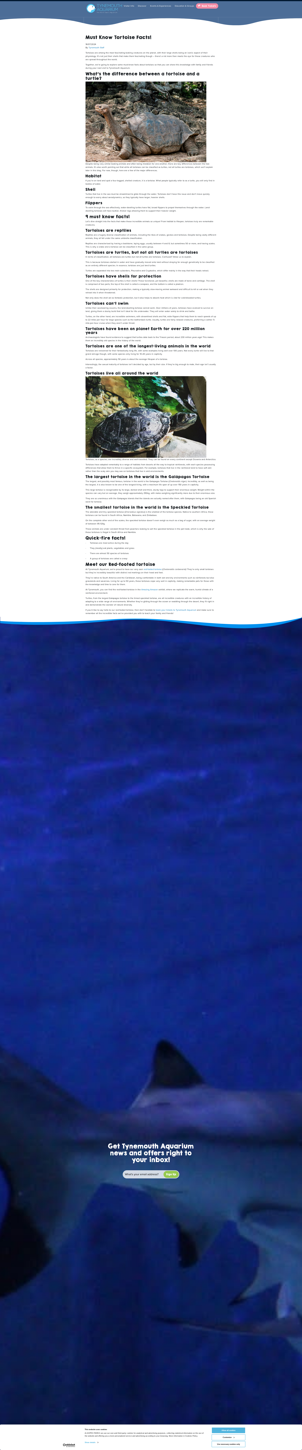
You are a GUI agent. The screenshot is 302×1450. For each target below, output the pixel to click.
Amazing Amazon (149, 589)
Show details (90, 1442)
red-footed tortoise (153, 569)
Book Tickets (209, 6)
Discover (142, 5)
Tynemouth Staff (96, 47)
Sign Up (171, 1174)
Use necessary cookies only (228, 1444)
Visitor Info (129, 5)
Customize (227, 1437)
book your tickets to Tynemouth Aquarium (176, 610)
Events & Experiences (160, 5)
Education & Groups (184, 5)
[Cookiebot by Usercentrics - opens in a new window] (69, 1445)
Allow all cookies (228, 1430)
